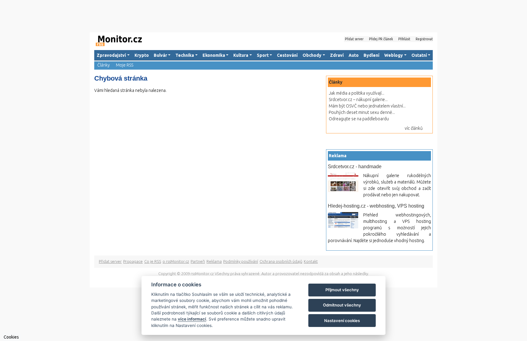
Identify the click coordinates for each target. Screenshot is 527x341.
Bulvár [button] (160, 55)
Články (103, 65)
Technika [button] (184, 55)
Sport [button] (263, 55)
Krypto (141, 55)
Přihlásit (404, 39)
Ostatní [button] (419, 55)
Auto (354, 55)
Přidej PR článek (381, 39)
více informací (192, 319)
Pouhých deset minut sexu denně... (362, 112)
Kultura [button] (240, 55)
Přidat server (354, 39)
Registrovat (424, 39)
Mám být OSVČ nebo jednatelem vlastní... (367, 105)
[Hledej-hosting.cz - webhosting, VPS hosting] (343, 220)
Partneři (198, 261)
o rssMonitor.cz (176, 261)
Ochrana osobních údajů (281, 261)
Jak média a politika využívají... (356, 93)
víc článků (414, 128)
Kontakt (311, 261)
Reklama (214, 261)
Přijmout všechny (342, 289)
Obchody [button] (312, 55)
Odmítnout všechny (342, 305)
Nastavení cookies (342, 320)
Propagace (133, 261)
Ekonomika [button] (214, 55)
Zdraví (337, 55)
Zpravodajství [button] (111, 55)
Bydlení (371, 55)
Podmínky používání (240, 261)
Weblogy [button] (393, 55)
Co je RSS (152, 261)
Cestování (287, 55)
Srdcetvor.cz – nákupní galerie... (358, 99)
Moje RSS (124, 65)
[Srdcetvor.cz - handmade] (343, 182)
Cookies (11, 337)
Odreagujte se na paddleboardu (359, 118)
